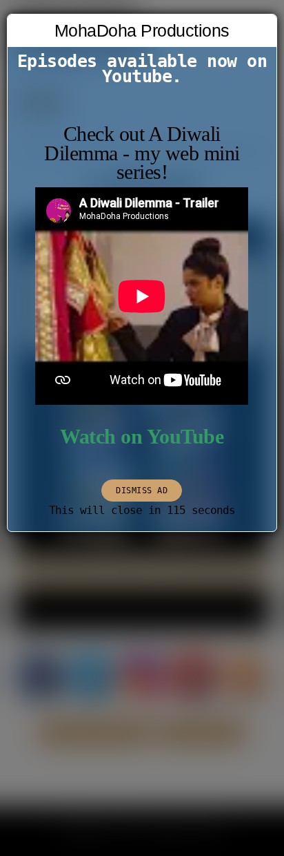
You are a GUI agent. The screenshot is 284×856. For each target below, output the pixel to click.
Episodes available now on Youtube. (142, 68)
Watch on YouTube (141, 436)
